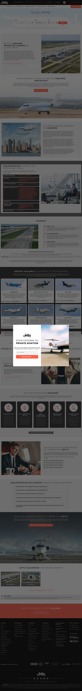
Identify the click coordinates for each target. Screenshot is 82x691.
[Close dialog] (67, 326)
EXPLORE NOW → (27, 356)
